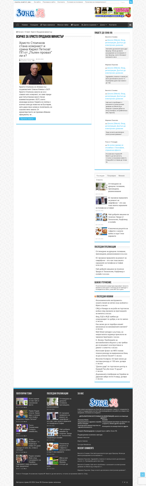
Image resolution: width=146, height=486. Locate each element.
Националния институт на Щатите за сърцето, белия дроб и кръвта (116, 422)
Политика (24, 60)
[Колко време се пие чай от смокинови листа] (22, 401)
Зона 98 (114, 431)
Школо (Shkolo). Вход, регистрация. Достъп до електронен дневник (115, 42)
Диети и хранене (89, 25)
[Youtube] (127, 482)
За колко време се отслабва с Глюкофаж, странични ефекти (114, 147)
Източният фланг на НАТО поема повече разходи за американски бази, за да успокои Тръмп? (112, 353)
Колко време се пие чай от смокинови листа (34, 402)
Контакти (61, 2)
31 (26, 436)
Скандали (34, 25)
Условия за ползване (75, 2)
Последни (100, 176)
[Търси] (131, 2)
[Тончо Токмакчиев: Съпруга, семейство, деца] (22, 428)
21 (26, 468)
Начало (21, 32)
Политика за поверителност (95, 2)
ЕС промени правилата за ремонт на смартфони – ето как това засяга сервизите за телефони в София (112, 203)
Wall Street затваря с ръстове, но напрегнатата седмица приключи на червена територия (111, 334)
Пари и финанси (48, 25)
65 (26, 421)
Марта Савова (83, 441)
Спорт (29, 60)
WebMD (105, 420)
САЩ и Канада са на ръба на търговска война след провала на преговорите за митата (112, 311)
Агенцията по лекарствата (112, 426)
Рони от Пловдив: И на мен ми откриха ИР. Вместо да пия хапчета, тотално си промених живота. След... (52, 474)
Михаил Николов (83, 437)
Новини (25, 25)
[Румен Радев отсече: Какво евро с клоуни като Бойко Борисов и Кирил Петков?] (22, 414)
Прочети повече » (27, 119)
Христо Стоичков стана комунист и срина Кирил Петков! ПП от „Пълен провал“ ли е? (35, 49)
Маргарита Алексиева (27, 59)
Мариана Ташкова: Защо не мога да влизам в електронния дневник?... (102, 470)
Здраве (76, 25)
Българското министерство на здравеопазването (89, 426)
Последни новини (105, 296)
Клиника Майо (83, 420)
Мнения (122, 176)
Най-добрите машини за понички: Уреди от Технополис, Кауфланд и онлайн (110, 271)
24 (26, 452)
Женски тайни (62, 25)
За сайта (37, 2)
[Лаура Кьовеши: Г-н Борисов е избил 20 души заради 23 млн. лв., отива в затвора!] (22, 442)
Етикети (99, 180)
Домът (102, 25)
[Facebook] (122, 482)
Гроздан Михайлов (84, 444)
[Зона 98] (30, 12)
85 (26, 407)
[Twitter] (125, 482)
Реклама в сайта (49, 2)
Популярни (111, 176)
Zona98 (18, 24)
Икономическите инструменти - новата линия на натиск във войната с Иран (112, 302)
